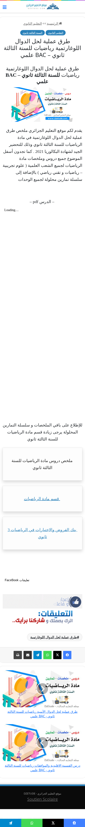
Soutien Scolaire (42, 799)
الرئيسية (53, 23)
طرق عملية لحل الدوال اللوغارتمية (53, 637)
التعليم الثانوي (32, 23)
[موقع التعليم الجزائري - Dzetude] (42, 6)
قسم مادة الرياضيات (42, 498)
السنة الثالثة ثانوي (32, 33)
